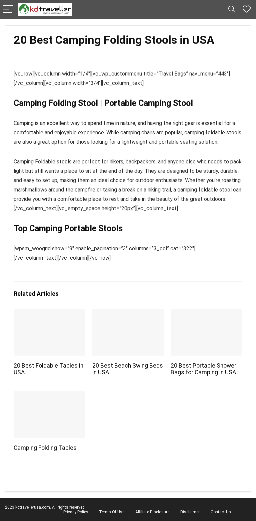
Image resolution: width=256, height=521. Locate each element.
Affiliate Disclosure (152, 512)
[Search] (232, 9)
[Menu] (8, 9)
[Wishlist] (247, 9)
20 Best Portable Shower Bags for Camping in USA (203, 369)
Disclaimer (190, 512)
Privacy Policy (75, 512)
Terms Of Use (111, 512)
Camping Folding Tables (45, 447)
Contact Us (221, 512)
